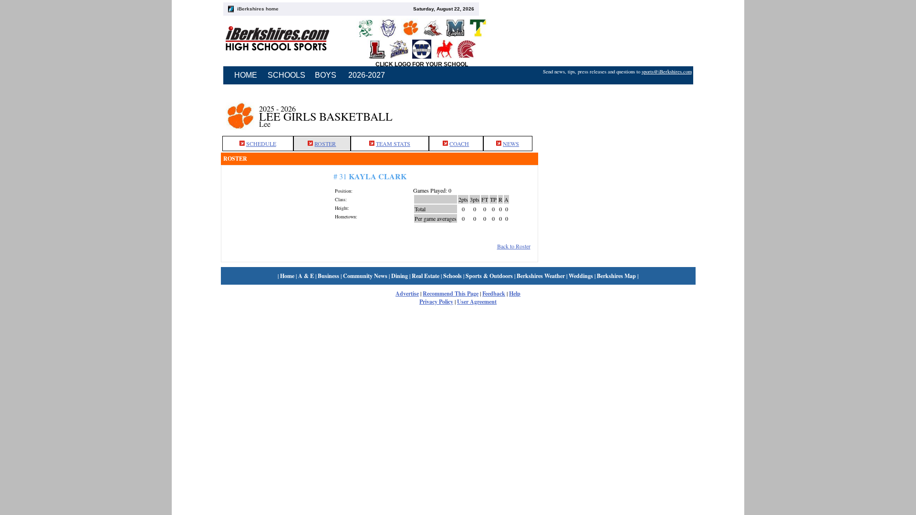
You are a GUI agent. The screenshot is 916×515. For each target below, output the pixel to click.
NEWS (511, 143)
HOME (245, 75)
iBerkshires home (258, 8)
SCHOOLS (286, 75)
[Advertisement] (617, 111)
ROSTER (325, 143)
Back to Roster (514, 246)
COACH (459, 143)
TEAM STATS (393, 143)
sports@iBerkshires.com (667, 71)
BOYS (325, 75)
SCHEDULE (261, 143)
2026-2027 (366, 75)
